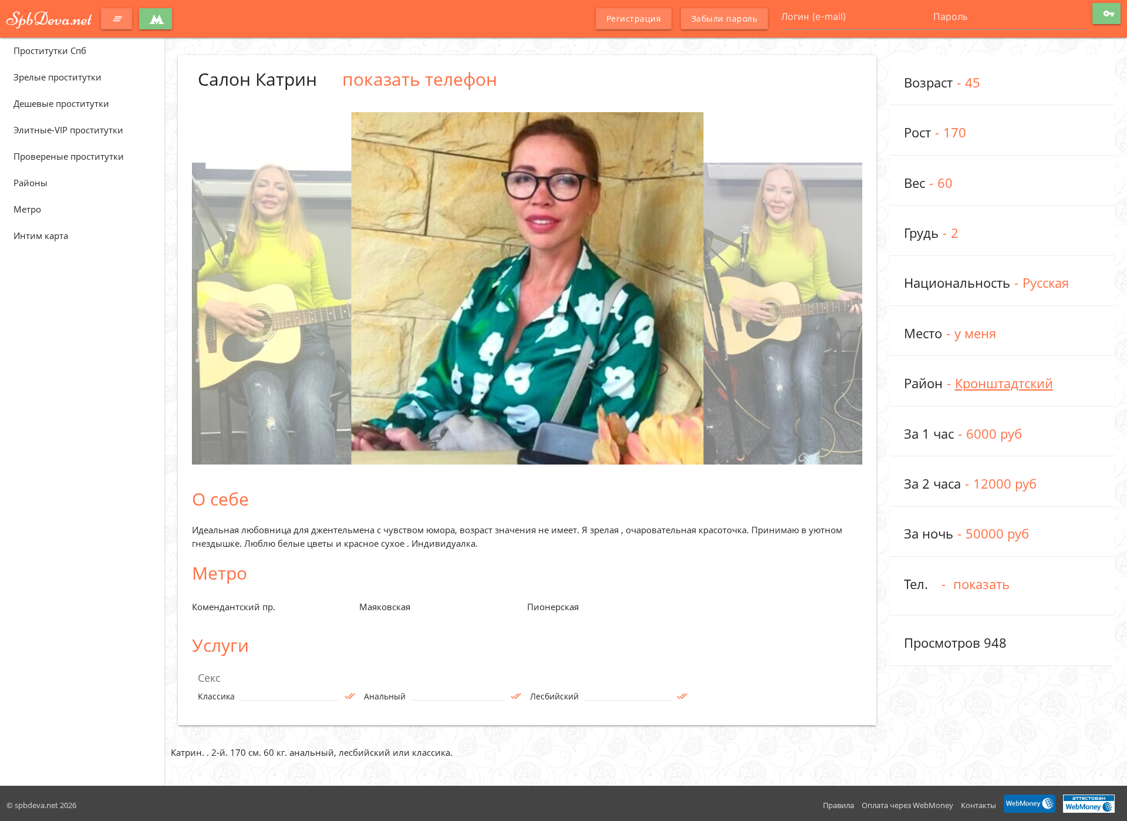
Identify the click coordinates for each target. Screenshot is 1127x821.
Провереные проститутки (69, 156)
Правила (838, 805)
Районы (31, 183)
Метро (27, 209)
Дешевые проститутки (61, 103)
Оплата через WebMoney (907, 805)
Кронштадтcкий (1004, 383)
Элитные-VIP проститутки (68, 130)
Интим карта (41, 235)
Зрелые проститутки (58, 77)
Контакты (978, 805)
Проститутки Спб (50, 50)
